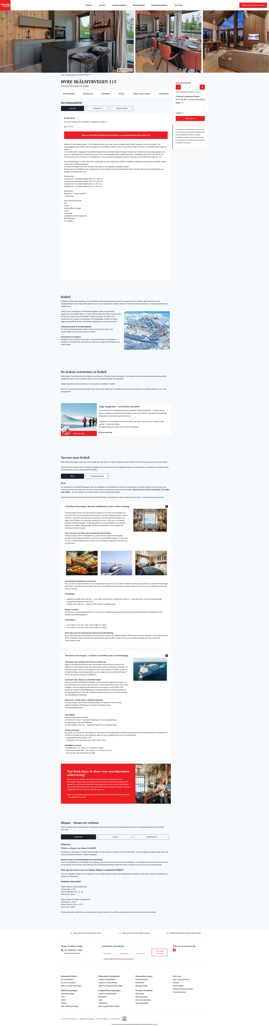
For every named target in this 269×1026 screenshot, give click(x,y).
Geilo (100, 1000)
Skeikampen (102, 1003)
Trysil (63, 997)
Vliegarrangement (97, 476)
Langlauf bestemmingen (107, 994)
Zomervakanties (142, 979)
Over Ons (178, 5)
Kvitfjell (64, 1003)
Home (62, 75)
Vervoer (122, 94)
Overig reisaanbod (159, 5)
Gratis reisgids (178, 986)
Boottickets (140, 983)
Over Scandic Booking (181, 979)
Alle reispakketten (142, 1003)
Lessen (115, 837)
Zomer (102, 5)
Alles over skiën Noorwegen (71, 986)
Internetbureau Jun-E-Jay (150, 1024)
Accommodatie (69, 94)
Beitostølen (102, 997)
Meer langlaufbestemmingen (109, 1006)
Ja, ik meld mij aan (160, 952)
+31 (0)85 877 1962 (73, 950)
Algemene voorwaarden (87, 1019)
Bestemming (88, 94)
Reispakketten (139, 5)
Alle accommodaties (143, 1000)
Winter (89, 5)
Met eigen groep (141, 986)
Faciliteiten (97, 108)
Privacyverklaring (179, 992)
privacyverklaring (126, 959)
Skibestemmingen (67, 994)
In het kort (72, 108)
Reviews (176, 983)
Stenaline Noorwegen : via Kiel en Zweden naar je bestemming (96, 655)
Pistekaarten (164, 94)
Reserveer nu (190, 118)
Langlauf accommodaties (107, 983)
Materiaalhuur (152, 837)
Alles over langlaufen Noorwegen (110, 986)
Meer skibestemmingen (69, 1006)
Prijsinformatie (121, 108)
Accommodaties (119, 5)
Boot (72, 476)
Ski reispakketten (67, 979)
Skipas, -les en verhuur (141, 94)
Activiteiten (105, 94)
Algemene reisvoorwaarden (183, 989)
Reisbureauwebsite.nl (136, 1024)
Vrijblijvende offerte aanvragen (253, 5)
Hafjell (63, 1000)
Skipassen (78, 837)
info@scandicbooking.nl (72, 953)
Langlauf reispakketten (106, 979)
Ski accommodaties (68, 983)
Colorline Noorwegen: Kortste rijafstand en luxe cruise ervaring (97, 506)
